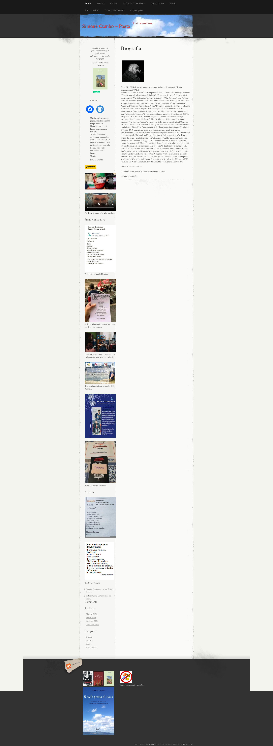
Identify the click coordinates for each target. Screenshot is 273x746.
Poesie (172, 3)
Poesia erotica (91, 647)
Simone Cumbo (92, 589)
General (89, 636)
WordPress (152, 744)
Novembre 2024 (92, 624)
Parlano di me (157, 3)
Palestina (89, 640)
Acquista (101, 3)
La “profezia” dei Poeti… (134, 3)
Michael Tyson (187, 744)
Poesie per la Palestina (114, 10)
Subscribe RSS (72, 666)
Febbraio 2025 (92, 621)
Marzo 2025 (91, 617)
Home (88, 3)
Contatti (113, 3)
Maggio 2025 (91, 614)
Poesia (88, 643)
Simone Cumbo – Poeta (106, 25)
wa (132, 685)
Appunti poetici (137, 10)
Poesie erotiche (92, 10)
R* (161, 744)
